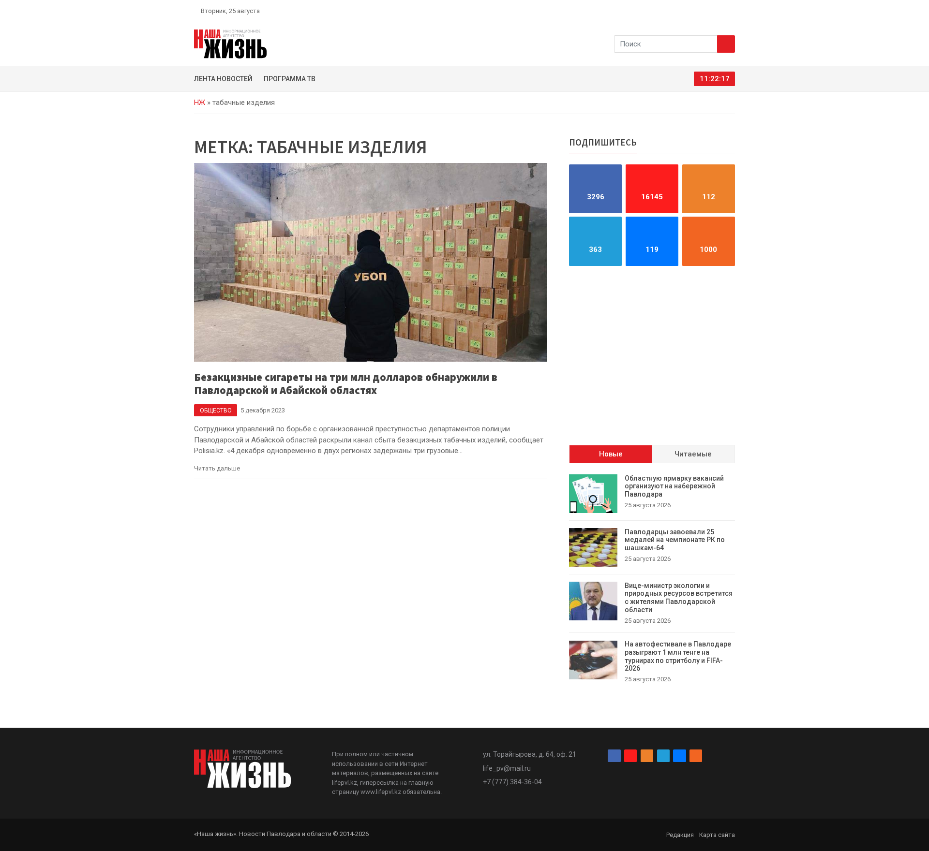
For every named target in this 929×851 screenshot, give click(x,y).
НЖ (199, 102)
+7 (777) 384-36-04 (512, 782)
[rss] (731, 10)
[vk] (720, 10)
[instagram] (686, 10)
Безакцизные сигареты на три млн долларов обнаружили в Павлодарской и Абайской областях (345, 383)
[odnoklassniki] (697, 10)
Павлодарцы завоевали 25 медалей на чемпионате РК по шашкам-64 (675, 540)
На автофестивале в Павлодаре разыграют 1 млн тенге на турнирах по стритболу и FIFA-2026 (678, 657)
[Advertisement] (652, 355)
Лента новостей (223, 79)
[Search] (726, 44)
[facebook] (675, 10)
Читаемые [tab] (693, 454)
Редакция (680, 834)
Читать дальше (217, 468)
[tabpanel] (652, 579)
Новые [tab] (611, 454)
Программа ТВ (289, 79)
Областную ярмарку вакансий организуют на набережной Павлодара (674, 486)
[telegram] (709, 10)
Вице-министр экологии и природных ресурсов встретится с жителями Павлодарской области (679, 598)
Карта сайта (717, 834)
